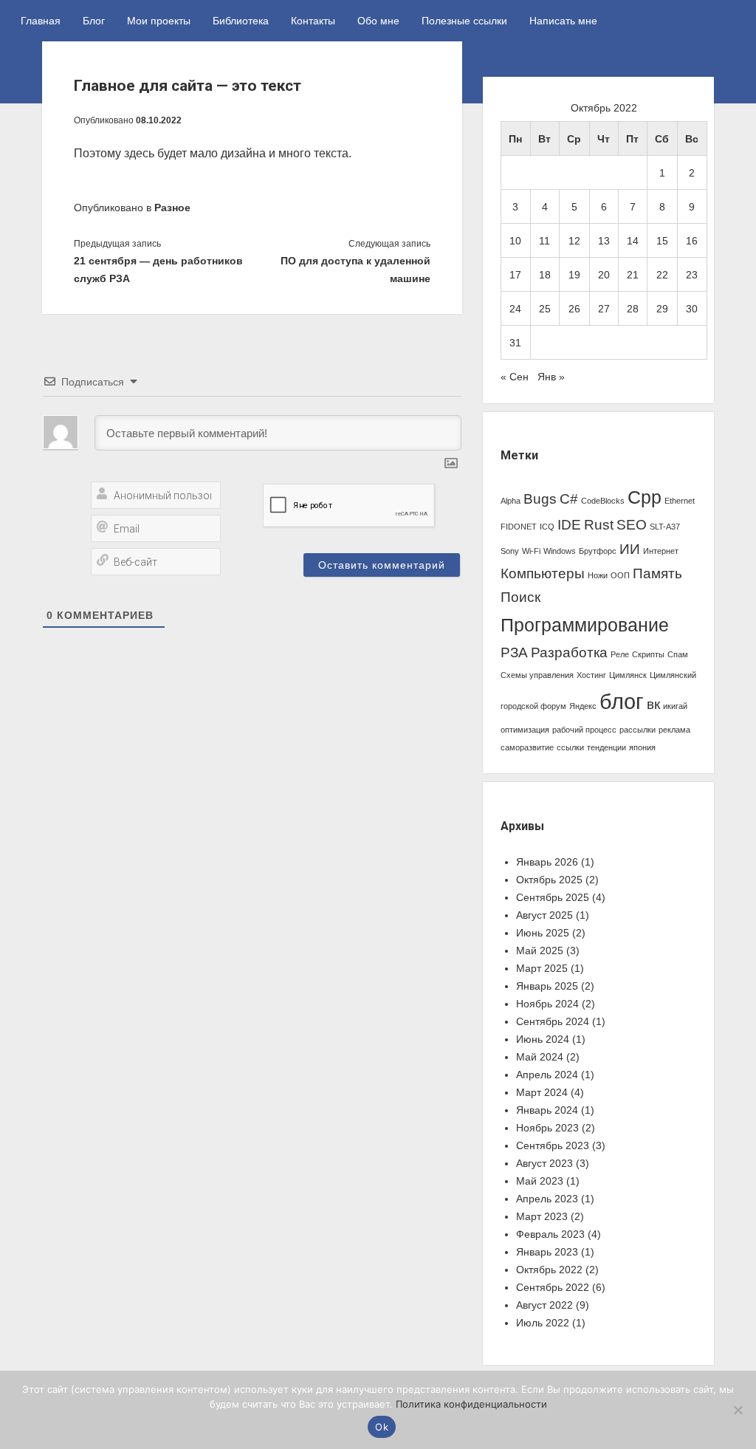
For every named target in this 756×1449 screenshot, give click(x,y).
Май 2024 (539, 1057)
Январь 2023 (547, 1252)
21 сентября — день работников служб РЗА (158, 269)
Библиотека (241, 21)
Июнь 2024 (542, 1039)
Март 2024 (542, 1092)
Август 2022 (544, 1305)
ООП (620, 575)
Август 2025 (544, 915)
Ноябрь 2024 (547, 1004)
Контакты (313, 21)
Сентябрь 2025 (552, 897)
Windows (559, 551)
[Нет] (737, 1409)
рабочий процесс (584, 729)
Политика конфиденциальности (471, 1404)
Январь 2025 (547, 986)
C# (569, 499)
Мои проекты (158, 21)
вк (653, 704)
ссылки (570, 747)
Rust (599, 524)
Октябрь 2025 (549, 880)
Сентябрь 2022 (552, 1287)
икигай (675, 706)
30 (692, 309)
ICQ (547, 526)
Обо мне (378, 21)
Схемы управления (537, 675)
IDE (569, 524)
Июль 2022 (542, 1323)
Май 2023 (539, 1181)
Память (657, 573)
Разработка (569, 652)
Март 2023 (542, 1216)
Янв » (551, 377)
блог (621, 701)
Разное (172, 207)
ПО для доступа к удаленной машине (355, 269)
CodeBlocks (603, 500)
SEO (631, 524)
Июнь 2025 (542, 933)
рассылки (637, 729)
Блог (94, 21)
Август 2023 (544, 1163)
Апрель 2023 (547, 1199)
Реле (620, 654)
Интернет (660, 551)
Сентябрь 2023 (552, 1145)
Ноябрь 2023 (547, 1128)
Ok (381, 1427)
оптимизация (525, 729)
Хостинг (591, 675)
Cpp (645, 497)
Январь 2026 (547, 862)
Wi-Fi (531, 551)
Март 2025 (542, 968)
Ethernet (679, 500)
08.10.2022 (159, 120)
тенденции (606, 747)
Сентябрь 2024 (552, 1021)
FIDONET (519, 526)
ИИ (629, 549)
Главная (41, 21)
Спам (677, 654)
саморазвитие (527, 747)
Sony (510, 551)
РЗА (514, 652)
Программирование (585, 625)
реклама (674, 729)
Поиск (520, 597)
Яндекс (583, 706)
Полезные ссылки (464, 21)
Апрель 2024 (547, 1074)
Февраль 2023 (550, 1234)
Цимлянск (628, 675)
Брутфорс (597, 551)
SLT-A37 (665, 526)
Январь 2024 (547, 1110)
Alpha (510, 500)
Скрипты (648, 654)
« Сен (515, 377)
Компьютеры (543, 573)
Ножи (598, 575)
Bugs (540, 499)
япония (642, 747)
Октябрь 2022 (549, 1269)
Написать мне (563, 21)
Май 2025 (539, 950)
